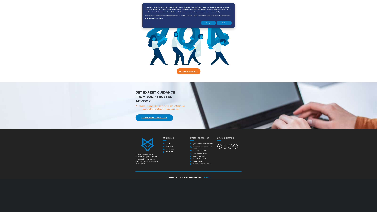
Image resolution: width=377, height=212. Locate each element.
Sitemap (207, 177)
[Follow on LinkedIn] (230, 146)
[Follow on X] (225, 146)
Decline (224, 23)
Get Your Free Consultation (154, 118)
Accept (208, 23)
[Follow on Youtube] (235, 146)
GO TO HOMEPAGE (188, 71)
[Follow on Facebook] (219, 146)
